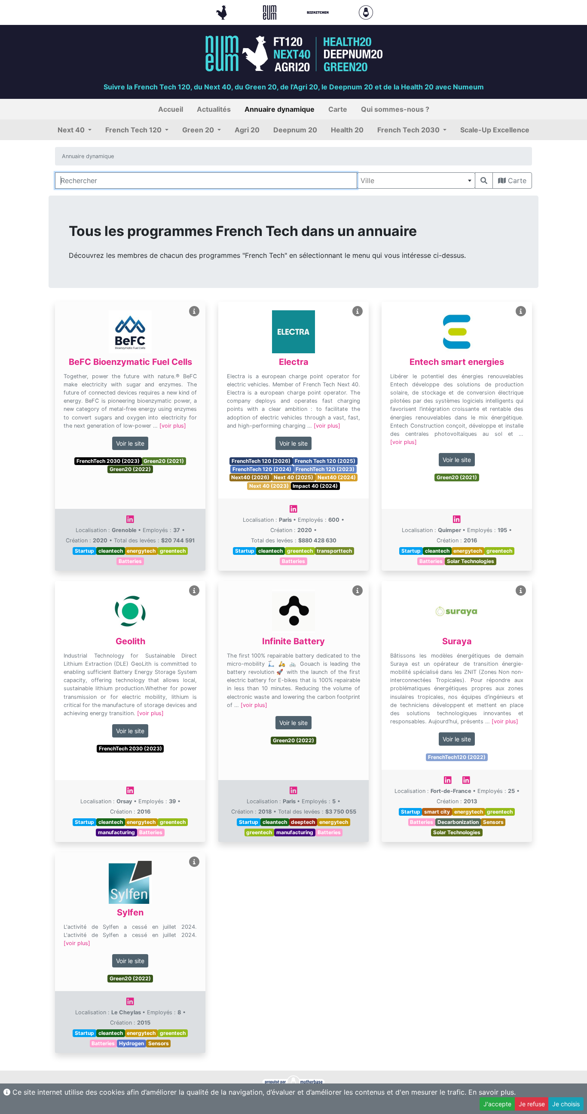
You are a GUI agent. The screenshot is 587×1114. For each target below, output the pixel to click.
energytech (141, 551)
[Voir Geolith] (194, 590)
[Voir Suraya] (521, 590)
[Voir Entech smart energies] (521, 311)
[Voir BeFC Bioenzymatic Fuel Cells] (194, 311)
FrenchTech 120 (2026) (261, 461)
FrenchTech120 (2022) (457, 757)
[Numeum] (271, 11)
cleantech (110, 551)
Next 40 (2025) (293, 477)
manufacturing (116, 832)
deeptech (303, 822)
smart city (437, 811)
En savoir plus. (492, 1092)
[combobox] (416, 180)
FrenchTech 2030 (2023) (108, 461)
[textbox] (416, 180)
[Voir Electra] (358, 311)
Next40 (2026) (250, 477)
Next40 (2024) (337, 477)
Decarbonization (458, 822)
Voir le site (130, 443)
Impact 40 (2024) (315, 486)
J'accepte (497, 1104)
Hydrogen (131, 1043)
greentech (173, 551)
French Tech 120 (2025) (325, 461)
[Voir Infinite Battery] (358, 590)
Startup (84, 551)
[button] (74, 129)
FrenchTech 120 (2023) (325, 469)
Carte (516, 180)
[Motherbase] (366, 11)
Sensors (493, 822)
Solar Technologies (470, 561)
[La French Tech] (223, 11)
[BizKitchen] (319, 11)
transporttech (334, 551)
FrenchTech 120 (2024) (261, 469)
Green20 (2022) (130, 469)
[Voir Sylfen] (194, 861)
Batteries (130, 561)
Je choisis (566, 1104)
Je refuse (532, 1104)
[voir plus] (172, 425)
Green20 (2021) (164, 461)
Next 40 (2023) (269, 486)
